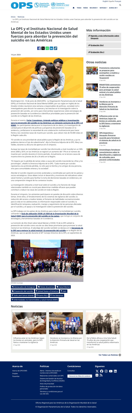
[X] (97, 372)
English (105, 1)
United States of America (48, 291)
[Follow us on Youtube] (110, 372)
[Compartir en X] (43, 48)
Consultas (71, 371)
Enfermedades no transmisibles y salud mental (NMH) (36, 300)
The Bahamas (57, 295)
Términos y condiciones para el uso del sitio (51, 392)
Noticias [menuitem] (103, 8)
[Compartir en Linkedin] (51, 48)
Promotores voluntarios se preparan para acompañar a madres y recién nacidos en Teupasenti (109, 73)
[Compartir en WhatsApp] (47, 48)
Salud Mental (64, 287)
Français (118, 1)
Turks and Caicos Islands (24, 295)
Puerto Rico (43, 295)
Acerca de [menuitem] (112, 8)
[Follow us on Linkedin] (115, 372)
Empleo (15, 373)
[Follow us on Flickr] (97, 376)
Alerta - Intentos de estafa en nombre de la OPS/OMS (50, 372)
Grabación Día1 (97, 45)
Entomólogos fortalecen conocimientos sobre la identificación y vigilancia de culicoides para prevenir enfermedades (110, 154)
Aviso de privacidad (47, 384)
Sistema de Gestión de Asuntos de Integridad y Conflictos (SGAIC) (52, 379)
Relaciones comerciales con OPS (51, 376)
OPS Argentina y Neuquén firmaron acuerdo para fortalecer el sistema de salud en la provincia (110, 138)
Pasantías (15, 376)
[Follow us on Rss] (101, 376)
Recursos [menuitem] (93, 8)
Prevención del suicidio (23, 291)
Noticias (21, 17)
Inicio (13, 17)
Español (111, 1)
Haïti (64, 291)
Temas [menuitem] (79, 8)
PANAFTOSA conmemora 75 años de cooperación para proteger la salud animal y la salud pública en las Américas (110, 89)
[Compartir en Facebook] (39, 48)
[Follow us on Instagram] (106, 372)
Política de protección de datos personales (51, 387)
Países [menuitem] (85, 8)
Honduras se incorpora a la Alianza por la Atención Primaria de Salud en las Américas (110, 105)
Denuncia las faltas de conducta (79, 376)
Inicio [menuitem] (73, 8)
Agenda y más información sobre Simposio (105, 37)
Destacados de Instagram (24, 287)
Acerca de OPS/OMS (19, 371)
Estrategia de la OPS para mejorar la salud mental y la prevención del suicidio (47, 229)
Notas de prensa (47, 287)
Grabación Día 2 (97, 52)
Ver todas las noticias (108, 355)
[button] (55, 48)
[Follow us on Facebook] (101, 372)
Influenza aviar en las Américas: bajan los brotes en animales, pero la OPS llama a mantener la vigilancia (110, 121)
